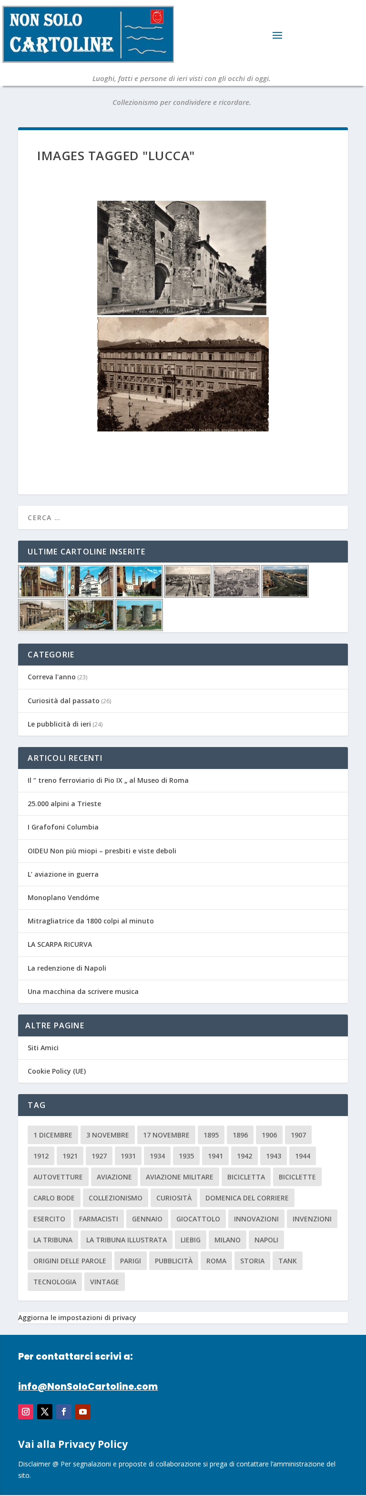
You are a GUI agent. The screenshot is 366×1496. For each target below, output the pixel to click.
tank (287, 1260)
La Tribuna (52, 1239)
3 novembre (107, 1134)
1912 (41, 1155)
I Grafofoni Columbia (63, 826)
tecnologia (54, 1281)
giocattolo (198, 1218)
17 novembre (166, 1134)
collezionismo (115, 1197)
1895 (211, 1134)
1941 (215, 1155)
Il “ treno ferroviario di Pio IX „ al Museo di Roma (108, 780)
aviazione (114, 1176)
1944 (302, 1155)
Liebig (191, 1239)
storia (252, 1260)
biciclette (297, 1176)
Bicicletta (246, 1176)
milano (227, 1239)
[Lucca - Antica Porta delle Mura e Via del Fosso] (183, 258)
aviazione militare (180, 1176)
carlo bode (54, 1197)
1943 (273, 1155)
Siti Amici (43, 1047)
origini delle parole (69, 1260)
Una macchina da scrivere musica (83, 991)
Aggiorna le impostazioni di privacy (77, 1317)
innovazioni (256, 1218)
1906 (269, 1134)
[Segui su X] (44, 1411)
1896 (240, 1134)
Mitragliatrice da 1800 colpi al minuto (91, 920)
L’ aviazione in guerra (63, 874)
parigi (130, 1260)
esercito (49, 1218)
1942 (244, 1155)
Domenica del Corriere (247, 1197)
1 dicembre (52, 1134)
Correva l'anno (52, 676)
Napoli (266, 1239)
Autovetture (58, 1176)
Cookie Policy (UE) (57, 1071)
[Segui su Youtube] (83, 1411)
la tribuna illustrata (126, 1239)
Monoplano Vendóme (63, 897)
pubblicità (174, 1260)
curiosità (174, 1197)
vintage (104, 1281)
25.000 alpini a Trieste (64, 803)
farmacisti (98, 1218)
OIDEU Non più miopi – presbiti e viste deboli (102, 850)
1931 (128, 1155)
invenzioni (312, 1218)
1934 (157, 1155)
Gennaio (147, 1218)
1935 (186, 1155)
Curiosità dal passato (64, 700)
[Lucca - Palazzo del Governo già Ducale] (183, 374)
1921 (70, 1155)
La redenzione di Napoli (67, 968)
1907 (298, 1134)
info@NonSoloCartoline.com (88, 1386)
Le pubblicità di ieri (59, 723)
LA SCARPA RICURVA (60, 944)
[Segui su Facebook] (63, 1411)
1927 (99, 1155)
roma (216, 1260)
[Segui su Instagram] (25, 1411)
